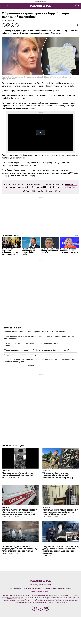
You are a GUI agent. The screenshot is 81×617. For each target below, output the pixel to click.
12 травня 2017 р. (53, 191)
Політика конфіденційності (33, 588)
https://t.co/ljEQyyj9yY (65, 187)
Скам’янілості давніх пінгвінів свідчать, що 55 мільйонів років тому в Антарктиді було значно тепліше (20, 548)
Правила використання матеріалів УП (58, 588)
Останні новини (12, 328)
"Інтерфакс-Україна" (26, 600)
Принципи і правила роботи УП (40, 591)
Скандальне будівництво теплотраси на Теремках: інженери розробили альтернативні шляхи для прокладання (40, 361)
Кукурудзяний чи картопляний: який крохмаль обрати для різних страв (33, 355)
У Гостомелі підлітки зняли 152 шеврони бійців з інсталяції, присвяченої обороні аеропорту (37, 344)
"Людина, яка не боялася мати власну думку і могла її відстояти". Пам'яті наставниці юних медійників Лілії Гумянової (60, 549)
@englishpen (71, 184)
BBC (71, 86)
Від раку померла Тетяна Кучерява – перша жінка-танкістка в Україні (19, 474)
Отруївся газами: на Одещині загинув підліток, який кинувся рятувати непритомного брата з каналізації (39, 337)
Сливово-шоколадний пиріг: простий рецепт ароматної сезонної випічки (34, 332)
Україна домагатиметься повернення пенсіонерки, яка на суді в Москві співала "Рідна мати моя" (60, 512)
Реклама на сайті (16, 588)
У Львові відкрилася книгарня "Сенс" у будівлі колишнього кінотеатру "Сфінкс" (36, 350)
